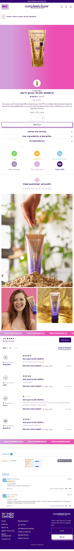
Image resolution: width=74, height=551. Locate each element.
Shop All (4, 524)
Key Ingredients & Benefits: (37, 136)
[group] (12, 338)
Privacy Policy (23, 538)
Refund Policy (23, 535)
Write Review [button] (65, 340)
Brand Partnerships (6, 535)
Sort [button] (5, 348)
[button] (37, 83)
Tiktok (23, 525)
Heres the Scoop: (37, 132)
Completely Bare (36, 545)
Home (9, 16)
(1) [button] (33, 461)
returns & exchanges (26, 529)
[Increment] (42, 118)
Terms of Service (24, 532)
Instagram (24, 521)
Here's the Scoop (7, 531)
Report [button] (47, 366)
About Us (4, 528)
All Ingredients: (37, 141)
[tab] (64, 348)
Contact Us (5, 539)
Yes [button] (43, 366)
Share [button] (50, 366)
